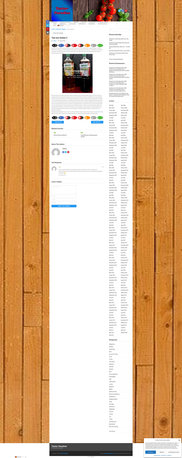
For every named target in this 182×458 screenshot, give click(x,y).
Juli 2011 (111, 327)
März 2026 (111, 107)
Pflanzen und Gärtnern (114, 394)
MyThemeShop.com (110, 453)
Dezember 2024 (124, 125)
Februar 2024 (124, 137)
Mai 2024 (111, 135)
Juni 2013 (123, 297)
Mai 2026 (111, 105)
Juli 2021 (111, 177)
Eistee (67, 49)
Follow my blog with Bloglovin (116, 59)
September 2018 (113, 220)
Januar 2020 (112, 200)
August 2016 (124, 250)
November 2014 (113, 277)
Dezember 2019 (124, 200)
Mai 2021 (111, 180)
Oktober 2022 (124, 157)
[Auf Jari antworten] (102, 167)
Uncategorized (112, 421)
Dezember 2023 (124, 140)
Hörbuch (111, 369)
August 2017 (124, 235)
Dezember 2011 (124, 320)
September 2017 (113, 235)
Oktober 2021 (124, 172)
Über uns (76, 22)
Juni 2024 (123, 132)
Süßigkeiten (92, 23)
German (61, 25)
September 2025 (113, 115)
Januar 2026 (112, 110)
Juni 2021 (123, 177)
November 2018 (113, 217)
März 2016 (111, 257)
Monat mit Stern (113, 391)
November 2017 (113, 232)
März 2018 (111, 227)
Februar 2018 (124, 227)
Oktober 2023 (124, 142)
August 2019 (124, 205)
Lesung (111, 384)
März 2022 (111, 167)
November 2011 (113, 322)
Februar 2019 (124, 212)
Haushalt (111, 366)
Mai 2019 (111, 210)
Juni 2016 (123, 252)
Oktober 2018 (124, 217)
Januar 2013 (112, 305)
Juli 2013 (111, 297)
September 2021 (113, 175)
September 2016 (113, 250)
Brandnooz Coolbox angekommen (117, 90)
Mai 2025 (111, 120)
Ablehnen (162, 452)
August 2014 (124, 280)
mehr (98, 111)
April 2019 (123, 210)
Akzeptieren (150, 452)
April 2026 (123, 105)
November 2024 (113, 127)
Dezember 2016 (124, 245)
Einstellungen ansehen (174, 452)
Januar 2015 (112, 275)
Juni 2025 (123, 117)
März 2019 (111, 212)
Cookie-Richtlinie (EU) (65, 22)
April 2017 (123, 240)
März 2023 (111, 152)
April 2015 (123, 270)
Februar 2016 (124, 257)
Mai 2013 (111, 300)
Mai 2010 (111, 335)
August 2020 (124, 190)
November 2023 (113, 142)
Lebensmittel (62, 23)
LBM (110, 379)
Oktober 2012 (124, 307)
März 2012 (111, 317)
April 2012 (123, 315)
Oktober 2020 (124, 187)
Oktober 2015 (124, 262)
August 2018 (124, 220)
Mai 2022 (111, 165)
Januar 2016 (112, 260)
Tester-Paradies (59, 446)
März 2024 (111, 137)
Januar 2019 (112, 215)
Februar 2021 (124, 182)
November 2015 (113, 262)
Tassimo (111, 411)
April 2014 (123, 285)
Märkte (111, 389)
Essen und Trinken (103, 22)
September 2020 (113, 190)
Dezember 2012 (124, 305)
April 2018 (123, 225)
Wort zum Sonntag (113, 426)
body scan (92, 456)
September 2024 (113, 130)
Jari (60, 167)
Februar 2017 (124, 242)
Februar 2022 (124, 167)
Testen (54, 23)
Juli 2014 (111, 282)
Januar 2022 (112, 170)
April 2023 (123, 150)
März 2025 (111, 122)
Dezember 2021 (124, 170)
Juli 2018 (111, 222)
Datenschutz (163, 455)
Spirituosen (112, 406)
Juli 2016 (111, 252)
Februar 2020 (124, 197)
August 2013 (124, 295)
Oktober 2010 (124, 332)
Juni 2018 (123, 222)
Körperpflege (82, 23)
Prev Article (58, 122)
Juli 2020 (111, 192)
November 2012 (113, 307)
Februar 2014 (124, 287)
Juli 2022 (111, 162)
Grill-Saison (112, 361)
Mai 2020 (111, 195)
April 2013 (123, 300)
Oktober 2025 (124, 112)
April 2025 (123, 120)
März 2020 (111, 197)
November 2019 (113, 202)
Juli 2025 (111, 117)
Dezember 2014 (124, 275)
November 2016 (113, 247)
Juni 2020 (123, 192)
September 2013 (113, 295)
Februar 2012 (124, 317)
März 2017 (111, 242)
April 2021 (123, 180)
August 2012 (124, 310)
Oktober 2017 (124, 232)
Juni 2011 (123, 327)
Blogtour (111, 346)
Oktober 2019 (124, 202)
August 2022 (124, 160)
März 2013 (111, 302)
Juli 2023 (111, 147)
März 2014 (111, 287)
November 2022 (113, 157)
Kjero (110, 371)
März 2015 (111, 272)
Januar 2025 (112, 125)
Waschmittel (112, 424)
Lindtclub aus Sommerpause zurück (89, 135)
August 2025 (124, 115)
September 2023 (113, 145)
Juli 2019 (111, 207)
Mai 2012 (111, 315)
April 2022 (123, 165)
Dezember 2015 (124, 260)
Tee (54, 98)
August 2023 (124, 145)
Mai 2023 (111, 150)
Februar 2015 (124, 272)
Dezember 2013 (124, 290)
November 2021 (113, 172)
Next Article (96, 122)
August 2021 (124, 175)
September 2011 (113, 325)
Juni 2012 (123, 312)
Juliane (54, 40)
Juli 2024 (111, 132)
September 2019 (113, 205)
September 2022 (113, 160)
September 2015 (113, 265)
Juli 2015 (111, 267)
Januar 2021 (112, 185)
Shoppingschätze (102, 23)
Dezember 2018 (124, 215)
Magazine (111, 386)
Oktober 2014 (124, 277)
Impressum (169, 455)
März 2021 (111, 182)
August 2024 (124, 130)
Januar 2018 (112, 230)
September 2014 (113, 280)
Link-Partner (112, 431)
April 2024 (123, 135)
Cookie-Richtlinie (157, 455)
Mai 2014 (111, 285)
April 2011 (123, 330)
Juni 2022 (123, 162)
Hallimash (111, 364)
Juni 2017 (123, 237)
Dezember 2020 (124, 185)
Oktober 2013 (124, 292)
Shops (110, 401)
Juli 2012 (111, 312)
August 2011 (124, 325)
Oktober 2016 (124, 247)
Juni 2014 (123, 282)
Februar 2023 (124, 152)
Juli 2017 (111, 237)
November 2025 (113, 112)
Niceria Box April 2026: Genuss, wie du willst (119, 50)
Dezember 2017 (124, 230)
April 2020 (123, 195)
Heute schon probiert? (60, 135)
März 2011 (111, 332)
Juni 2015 (123, 267)
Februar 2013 (124, 302)
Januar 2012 (112, 320)
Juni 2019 (123, 207)
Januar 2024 (112, 140)
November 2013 (113, 292)
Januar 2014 (112, 290)
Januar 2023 (112, 155)
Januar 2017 (112, 245)
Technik (111, 414)
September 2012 (113, 310)
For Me (110, 359)
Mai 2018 (111, 225)
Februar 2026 (124, 107)
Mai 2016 (111, 255)
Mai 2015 (111, 270)
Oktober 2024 (124, 127)
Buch (110, 351)
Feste (54, 25)
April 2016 (123, 255)
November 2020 (113, 187)
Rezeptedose (112, 396)
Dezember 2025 (124, 110)
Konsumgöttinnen (113, 374)
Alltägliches (72, 23)
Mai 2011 (111, 330)
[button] (179, 440)
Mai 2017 (111, 240)
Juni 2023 (123, 147)
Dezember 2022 (124, 155)
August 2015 (124, 265)
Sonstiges (83, 22)
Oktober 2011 (124, 322)
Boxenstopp (92, 22)
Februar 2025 (124, 122)
